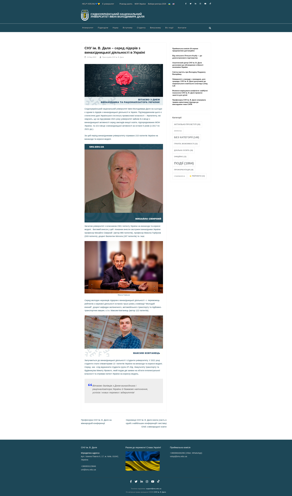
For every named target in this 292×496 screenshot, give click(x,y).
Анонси (178, 131)
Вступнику (128, 28)
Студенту (141, 28)
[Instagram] (200, 4)
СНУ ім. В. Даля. (160, 492)
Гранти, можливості (186, 144)
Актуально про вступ (187, 124)
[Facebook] (185, 4)
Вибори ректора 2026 (157, 4)
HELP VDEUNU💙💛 (91, 4)
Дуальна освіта (183, 150)
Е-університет (108, 4)
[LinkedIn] (195, 4)
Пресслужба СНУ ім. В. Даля (113, 57)
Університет (87, 28)
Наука (115, 28)
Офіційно (180, 157)
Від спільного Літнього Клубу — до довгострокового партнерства (187, 57)
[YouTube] (205, 4)
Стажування (179, 176)
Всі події (169, 28)
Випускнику (155, 28)
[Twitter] (190, 4)
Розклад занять (126, 4)
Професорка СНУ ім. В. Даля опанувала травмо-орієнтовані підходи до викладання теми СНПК (189, 102)
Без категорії (186, 137)
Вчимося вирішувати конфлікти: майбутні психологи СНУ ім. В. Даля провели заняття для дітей (190, 93)
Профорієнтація (183, 170)
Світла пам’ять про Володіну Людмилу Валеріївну (189, 73)
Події (184, 163)
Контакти (182, 28)
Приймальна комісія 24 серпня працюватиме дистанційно (185, 50)
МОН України (140, 4)
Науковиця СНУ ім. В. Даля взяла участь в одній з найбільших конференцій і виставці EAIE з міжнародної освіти (146, 423)
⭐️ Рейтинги (197, 176)
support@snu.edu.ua (153, 488)
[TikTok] (210, 4)
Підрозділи (103, 28)
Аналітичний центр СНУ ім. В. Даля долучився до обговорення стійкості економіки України (187, 65)
